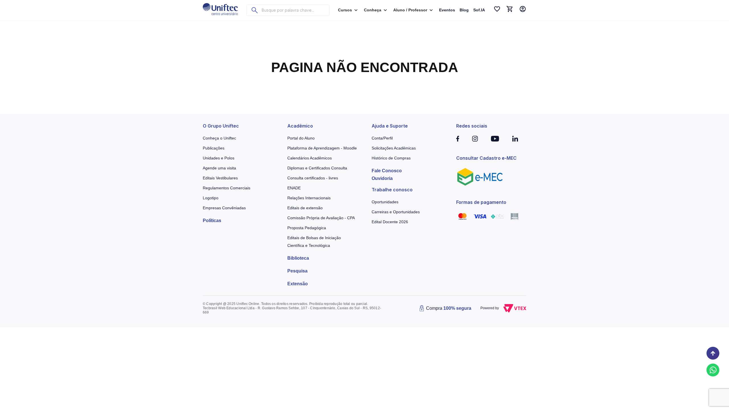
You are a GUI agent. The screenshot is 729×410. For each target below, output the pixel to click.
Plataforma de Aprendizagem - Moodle (322, 148)
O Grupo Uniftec (221, 126)
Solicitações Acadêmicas (394, 148)
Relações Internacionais (309, 198)
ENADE (294, 188)
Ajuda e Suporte (390, 126)
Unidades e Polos (218, 158)
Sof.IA (479, 10)
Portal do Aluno (301, 138)
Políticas (212, 220)
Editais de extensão (305, 208)
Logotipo (210, 198)
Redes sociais (471, 126)
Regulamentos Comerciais (226, 188)
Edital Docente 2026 (390, 222)
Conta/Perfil (382, 138)
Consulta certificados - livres (312, 178)
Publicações (213, 148)
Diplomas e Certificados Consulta (317, 168)
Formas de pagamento (481, 202)
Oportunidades (385, 202)
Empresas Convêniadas (224, 208)
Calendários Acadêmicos (309, 158)
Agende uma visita (219, 168)
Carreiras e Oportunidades (396, 212)
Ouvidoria (382, 178)
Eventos (447, 10)
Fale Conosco (387, 170)
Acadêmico (300, 126)
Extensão (297, 283)
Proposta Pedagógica (306, 228)
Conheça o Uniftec (219, 138)
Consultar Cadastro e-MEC (486, 158)
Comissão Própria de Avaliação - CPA (321, 218)
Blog (464, 10)
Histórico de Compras (391, 158)
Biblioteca (298, 258)
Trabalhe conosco (392, 189)
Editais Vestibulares (220, 178)
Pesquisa (297, 270)
